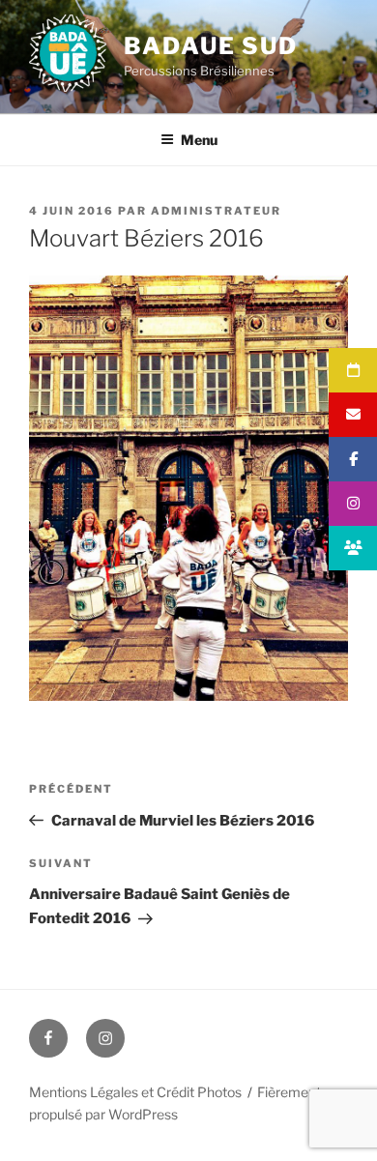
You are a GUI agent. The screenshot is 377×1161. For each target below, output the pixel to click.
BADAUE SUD (211, 46)
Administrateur (216, 211)
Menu (199, 139)
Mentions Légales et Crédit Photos (135, 1092)
